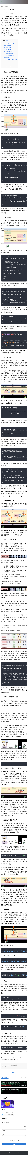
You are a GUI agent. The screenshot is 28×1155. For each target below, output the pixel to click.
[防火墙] (7, 1104)
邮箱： (4, 1134)
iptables (18, 13)
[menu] (25, 2)
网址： (4, 1138)
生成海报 (5, 1077)
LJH (2, 13)
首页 (2, 6)
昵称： (4, 1130)
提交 (14, 1144)
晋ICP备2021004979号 (14, 1152)
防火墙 (3, 1109)
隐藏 (7, 40)
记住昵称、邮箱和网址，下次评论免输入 (12, 1140)
